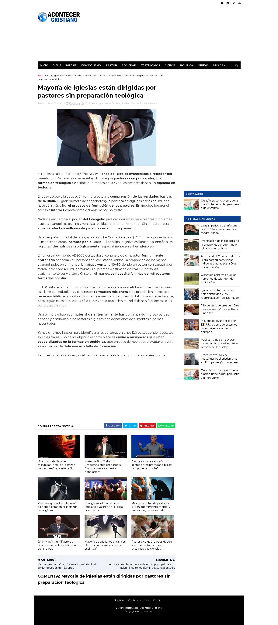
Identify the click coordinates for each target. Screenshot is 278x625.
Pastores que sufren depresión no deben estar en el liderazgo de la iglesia (58, 507)
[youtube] (239, 3)
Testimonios (150, 65)
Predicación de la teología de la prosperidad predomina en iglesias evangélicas (220, 244)
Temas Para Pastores (95, 75)
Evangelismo (91, 65)
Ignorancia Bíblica (63, 75)
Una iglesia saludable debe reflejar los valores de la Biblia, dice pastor (104, 507)
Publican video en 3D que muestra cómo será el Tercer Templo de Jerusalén (219, 343)
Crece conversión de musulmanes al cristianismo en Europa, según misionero (219, 358)
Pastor (111, 65)
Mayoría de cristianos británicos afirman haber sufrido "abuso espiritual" (105, 545)
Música (218, 65)
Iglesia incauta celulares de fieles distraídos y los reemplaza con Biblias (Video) (220, 293)
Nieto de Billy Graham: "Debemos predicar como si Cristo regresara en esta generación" (103, 467)
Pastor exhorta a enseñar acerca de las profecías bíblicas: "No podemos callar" (151, 465)
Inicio (44, 65)
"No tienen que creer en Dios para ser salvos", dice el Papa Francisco (220, 309)
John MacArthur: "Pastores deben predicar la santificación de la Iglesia (58, 545)
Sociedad (129, 65)
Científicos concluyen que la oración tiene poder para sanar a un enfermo (220, 204)
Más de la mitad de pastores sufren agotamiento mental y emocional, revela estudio (150, 507)
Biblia (57, 65)
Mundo (203, 65)
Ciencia (170, 65)
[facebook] (222, 3)
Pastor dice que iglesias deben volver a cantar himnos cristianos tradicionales (151, 545)
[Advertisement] (172, 35)
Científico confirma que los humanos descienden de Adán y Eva (218, 278)
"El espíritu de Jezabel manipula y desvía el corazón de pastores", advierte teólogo (57, 465)
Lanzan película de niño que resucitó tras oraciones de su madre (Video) (219, 229)
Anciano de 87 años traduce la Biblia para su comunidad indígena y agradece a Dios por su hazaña (221, 261)
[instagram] (228, 3)
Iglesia (71, 65)
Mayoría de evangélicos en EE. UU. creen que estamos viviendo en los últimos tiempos (219, 326)
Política (186, 65)
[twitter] (233, 3)
